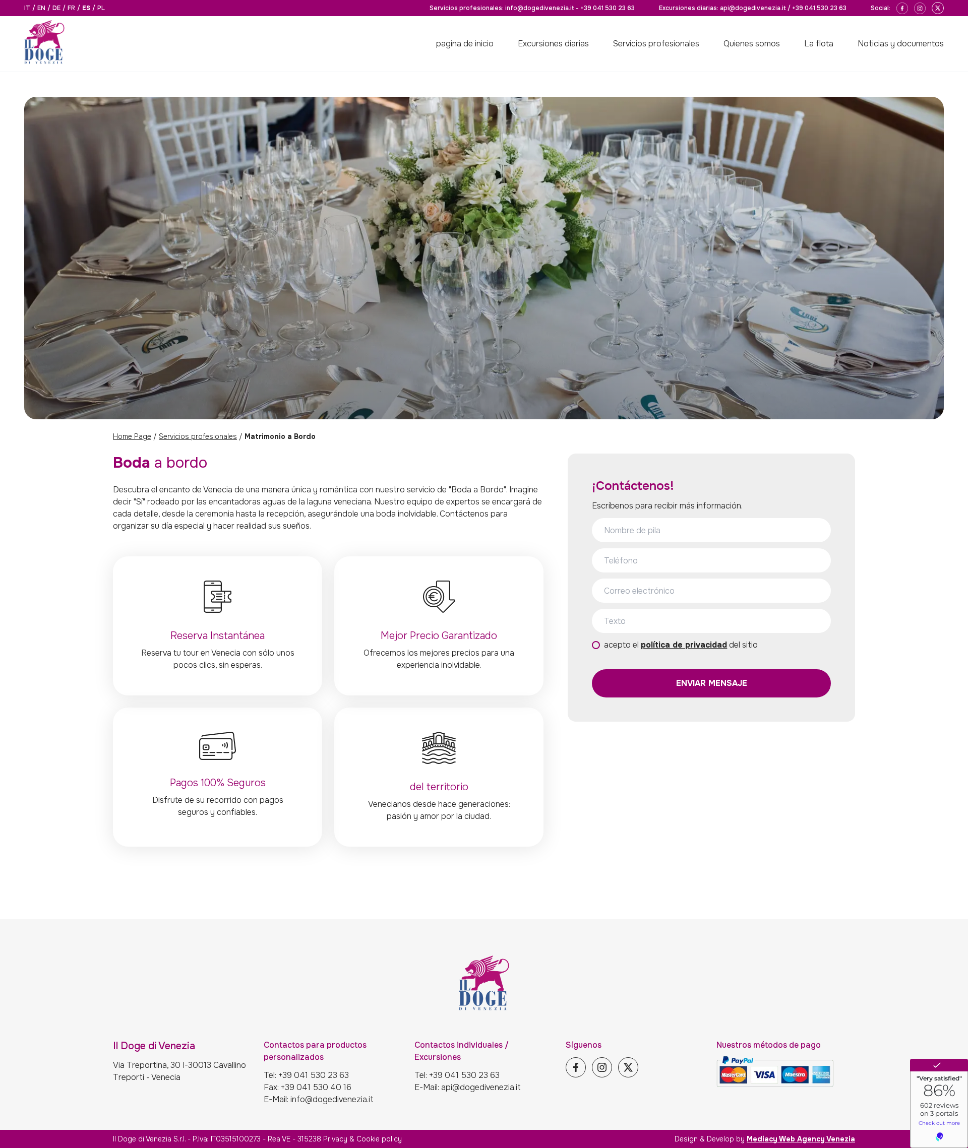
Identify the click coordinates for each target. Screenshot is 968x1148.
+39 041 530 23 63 (607, 8)
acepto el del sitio (681, 645)
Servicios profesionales (198, 436)
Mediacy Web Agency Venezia (801, 1138)
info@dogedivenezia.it (539, 8)
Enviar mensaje (711, 683)
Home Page (132, 436)
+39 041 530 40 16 (316, 1087)
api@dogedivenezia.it (753, 8)
